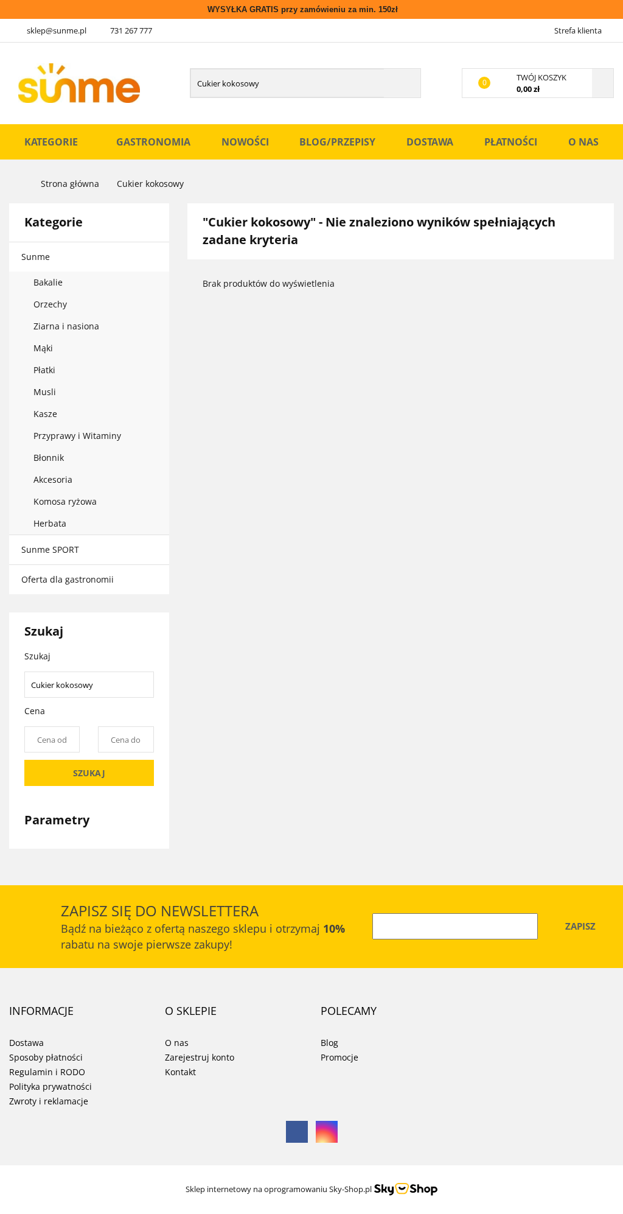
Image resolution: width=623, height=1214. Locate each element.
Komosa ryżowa (65, 501)
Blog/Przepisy (337, 142)
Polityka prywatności (50, 1086)
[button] (41, 1011)
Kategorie (52, 142)
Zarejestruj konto (199, 1057)
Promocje (339, 1057)
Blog (329, 1042)
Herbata (49, 523)
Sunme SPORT (50, 549)
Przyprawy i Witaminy (78, 435)
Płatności (510, 142)
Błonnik (49, 457)
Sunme (36, 256)
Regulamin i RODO (47, 1072)
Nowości (245, 142)
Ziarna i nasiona (67, 326)
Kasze (46, 413)
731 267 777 (131, 30)
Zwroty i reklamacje (48, 1101)
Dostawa (429, 142)
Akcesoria (54, 479)
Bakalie (49, 282)
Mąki (44, 348)
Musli (44, 392)
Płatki (45, 370)
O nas (583, 142)
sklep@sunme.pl (56, 30)
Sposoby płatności (46, 1057)
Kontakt (180, 1072)
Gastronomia (153, 142)
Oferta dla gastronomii (67, 579)
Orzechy (51, 304)
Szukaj (89, 773)
